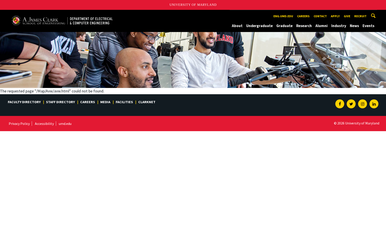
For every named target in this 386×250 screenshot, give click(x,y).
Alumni (321, 25)
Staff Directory (60, 102)
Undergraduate (259, 25)
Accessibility (44, 123)
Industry (338, 25)
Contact (320, 16)
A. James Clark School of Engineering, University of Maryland (62, 14)
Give (347, 16)
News (354, 25)
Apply (335, 16)
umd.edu (65, 123)
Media (105, 102)
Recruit (360, 16)
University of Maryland (193, 4)
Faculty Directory (24, 102)
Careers (303, 16)
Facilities (124, 102)
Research (304, 25)
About (237, 25)
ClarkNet (146, 102)
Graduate (284, 25)
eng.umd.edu (283, 16)
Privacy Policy (19, 123)
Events (368, 25)
